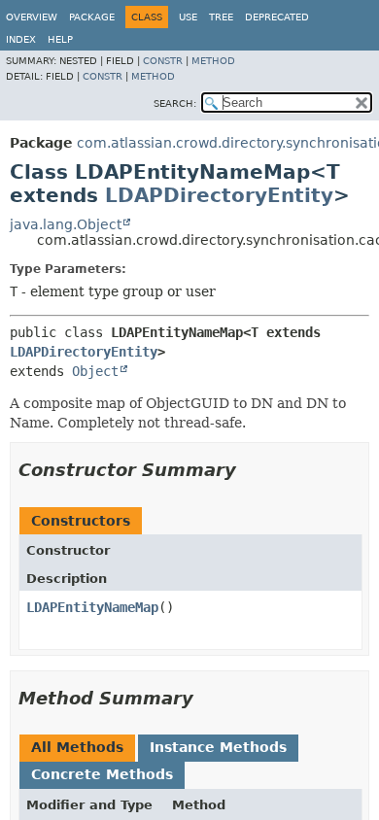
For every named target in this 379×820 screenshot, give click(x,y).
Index (21, 39)
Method (213, 60)
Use (188, 17)
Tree (221, 17)
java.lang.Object (65, 224)
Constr (163, 60)
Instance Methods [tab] (218, 747)
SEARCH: (175, 103)
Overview (31, 17)
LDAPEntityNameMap (92, 607)
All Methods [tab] (77, 747)
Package (92, 17)
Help (60, 39)
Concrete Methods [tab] (102, 774)
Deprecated (277, 17)
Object (95, 371)
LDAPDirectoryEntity (219, 195)
